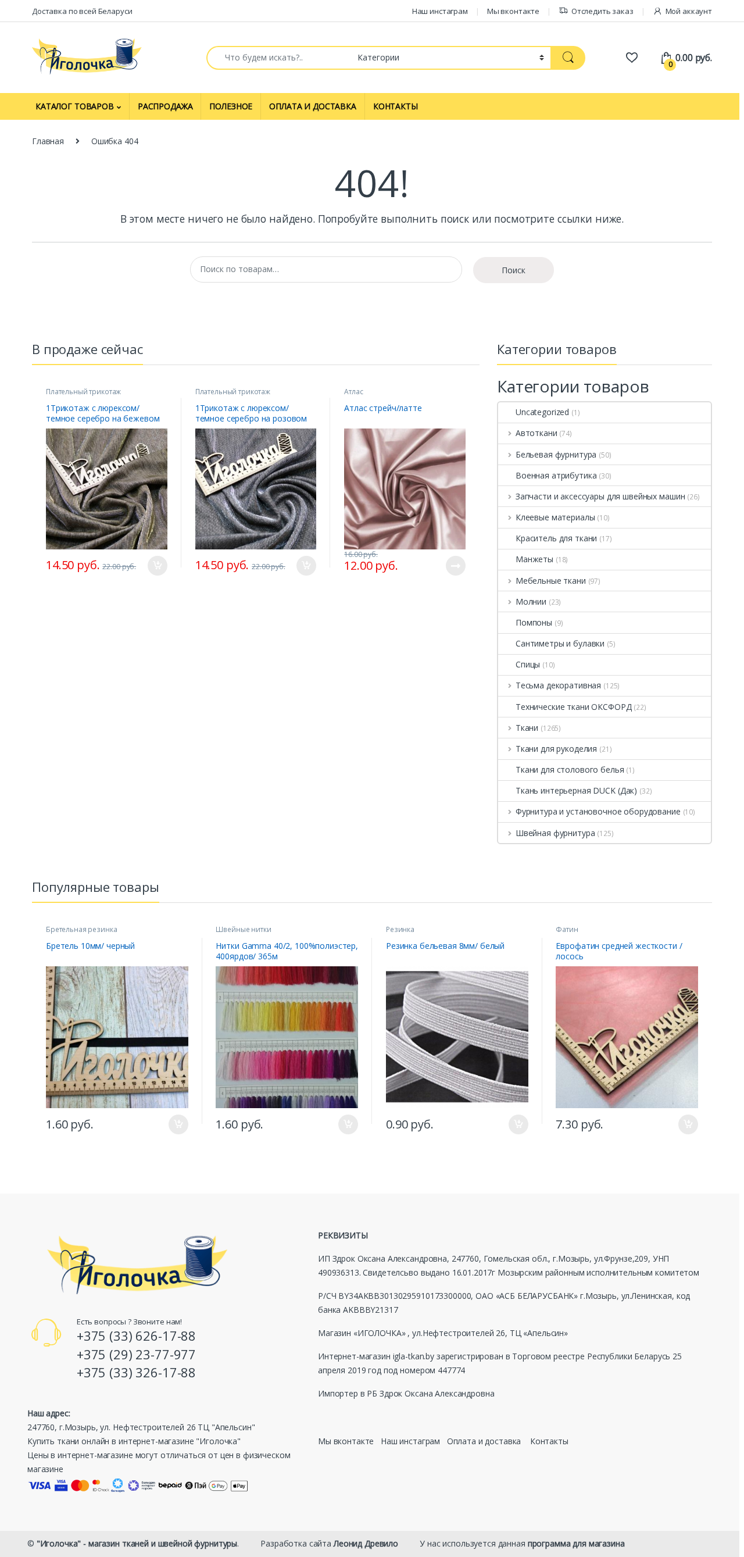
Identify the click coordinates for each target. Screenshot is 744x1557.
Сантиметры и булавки (560, 643)
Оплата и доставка (484, 1441)
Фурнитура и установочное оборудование (598, 811)
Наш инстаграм (440, 11)
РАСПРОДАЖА (165, 106)
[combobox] (278, 58)
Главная (48, 141)
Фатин (567, 929)
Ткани (527, 727)
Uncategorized (542, 411)
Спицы (528, 664)
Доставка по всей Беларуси (82, 11)
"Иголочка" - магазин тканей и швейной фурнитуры (137, 1543)
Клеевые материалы (555, 517)
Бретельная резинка (81, 929)
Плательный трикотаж (83, 392)
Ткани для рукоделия (556, 748)
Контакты (549, 1441)
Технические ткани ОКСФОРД (574, 706)
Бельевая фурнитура (556, 454)
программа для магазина (576, 1543)
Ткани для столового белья (570, 769)
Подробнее (443, 566)
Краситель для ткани (556, 538)
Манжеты (534, 559)
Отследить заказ (602, 11)
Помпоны (534, 622)
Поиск (513, 270)
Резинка (400, 929)
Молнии (531, 601)
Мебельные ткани (551, 580)
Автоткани (536, 432)
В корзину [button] (152, 566)
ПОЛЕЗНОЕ (230, 106)
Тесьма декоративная (558, 685)
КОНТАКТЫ (395, 106)
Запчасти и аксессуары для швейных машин (600, 496)
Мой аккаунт (689, 11)
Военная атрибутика (556, 475)
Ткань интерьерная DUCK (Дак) (576, 790)
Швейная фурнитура (555, 832)
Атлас (353, 392)
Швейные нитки (243, 929)
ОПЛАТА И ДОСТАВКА (312, 106)
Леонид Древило (366, 1543)
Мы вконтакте (513, 11)
